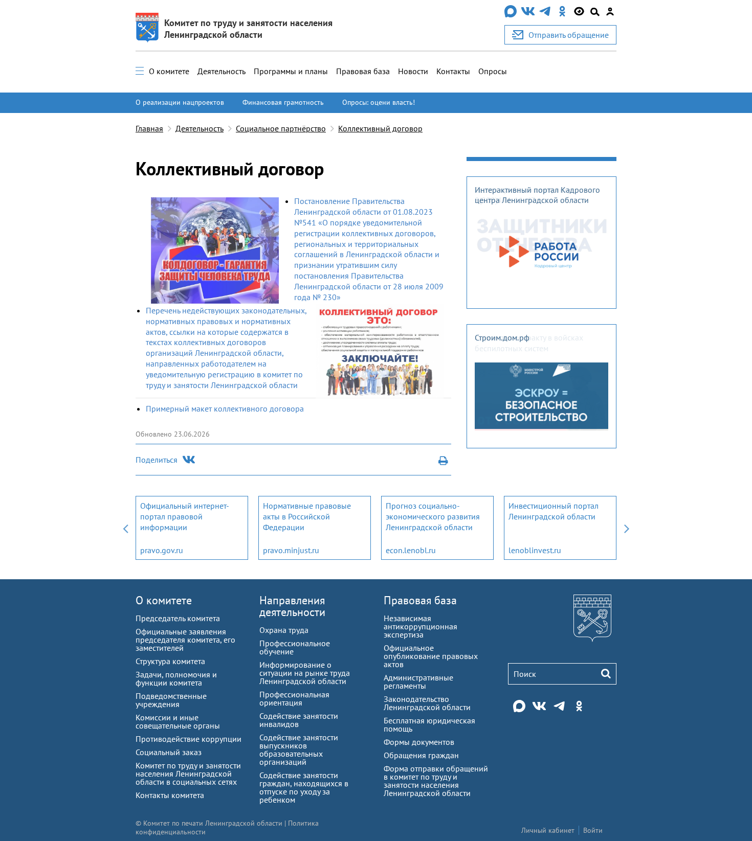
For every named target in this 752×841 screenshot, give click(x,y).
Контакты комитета (170, 795)
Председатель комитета (178, 618)
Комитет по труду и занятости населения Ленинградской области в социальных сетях (188, 773)
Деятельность (221, 71)
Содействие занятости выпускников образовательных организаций (298, 749)
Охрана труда (283, 630)
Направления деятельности (292, 606)
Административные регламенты (418, 681)
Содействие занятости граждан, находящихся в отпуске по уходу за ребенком (303, 787)
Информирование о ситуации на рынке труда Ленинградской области (304, 673)
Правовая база (363, 71)
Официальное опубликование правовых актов (431, 656)
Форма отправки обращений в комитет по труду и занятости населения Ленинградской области (436, 780)
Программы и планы (291, 71)
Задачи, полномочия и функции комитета (176, 678)
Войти (593, 830)
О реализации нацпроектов (180, 102)
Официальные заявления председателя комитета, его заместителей (185, 639)
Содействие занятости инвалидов (298, 720)
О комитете (169, 71)
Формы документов (419, 742)
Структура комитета (170, 661)
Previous (125, 528)
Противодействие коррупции (188, 739)
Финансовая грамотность (283, 102)
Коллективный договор (380, 128)
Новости (413, 71)
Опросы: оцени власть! (378, 102)
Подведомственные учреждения (171, 700)
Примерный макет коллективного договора (225, 408)
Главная (149, 128)
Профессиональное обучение (294, 647)
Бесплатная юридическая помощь (429, 724)
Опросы (492, 71)
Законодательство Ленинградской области (427, 703)
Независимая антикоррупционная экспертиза (420, 626)
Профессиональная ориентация (294, 698)
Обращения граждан (421, 755)
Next (627, 528)
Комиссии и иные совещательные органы (178, 721)
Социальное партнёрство (281, 128)
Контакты (453, 71)
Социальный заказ (169, 752)
